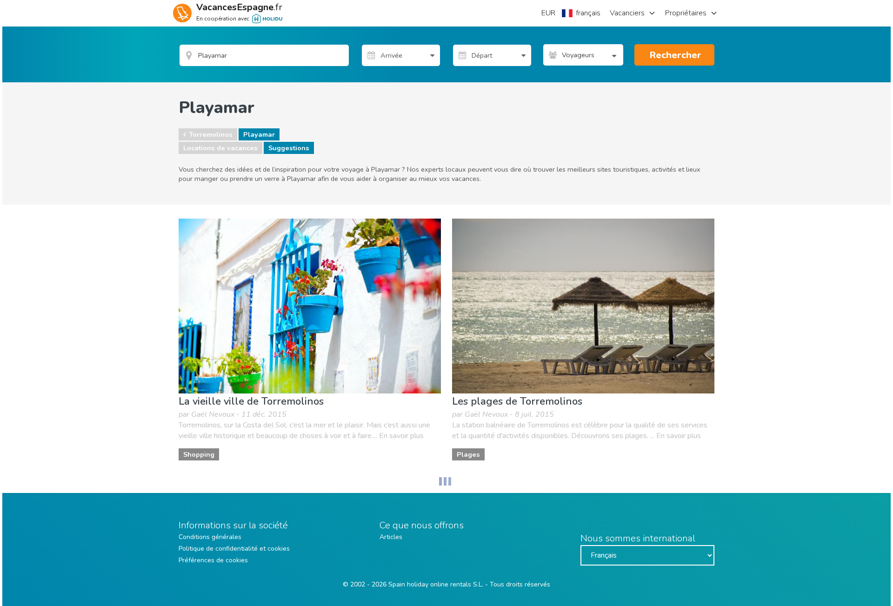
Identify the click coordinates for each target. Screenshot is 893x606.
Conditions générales (210, 537)
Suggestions (288, 148)
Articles (391, 537)
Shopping (198, 454)
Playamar (259, 134)
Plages (468, 454)
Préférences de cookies (213, 560)
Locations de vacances (220, 148)
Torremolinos (211, 134)
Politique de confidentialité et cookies (234, 548)
